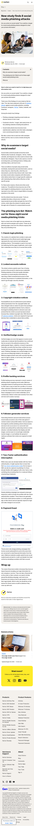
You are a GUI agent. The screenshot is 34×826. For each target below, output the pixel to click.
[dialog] (9, 822)
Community (21, 761)
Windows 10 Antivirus (24, 706)
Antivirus (20, 701)
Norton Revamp (6, 741)
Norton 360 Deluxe (7, 706)
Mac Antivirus (22, 712)
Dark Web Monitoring (24, 735)
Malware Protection (23, 718)
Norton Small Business (8, 735)
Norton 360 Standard (8, 703)
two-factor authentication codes (13, 466)
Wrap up (5, 80)
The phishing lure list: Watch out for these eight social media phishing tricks (16, 76)
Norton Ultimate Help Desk (8, 765)
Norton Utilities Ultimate (9, 729)
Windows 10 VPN (23, 729)
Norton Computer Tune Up (8, 761)
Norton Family (6, 718)
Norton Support (6, 773)
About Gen (5, 817)
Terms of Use (17, 819)
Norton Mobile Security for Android (8, 721)
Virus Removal (22, 715)
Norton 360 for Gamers (9, 712)
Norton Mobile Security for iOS (8, 725)
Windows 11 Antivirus (24, 709)
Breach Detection (23, 737)
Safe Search (21, 726)
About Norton (22, 755)
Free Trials (21, 767)
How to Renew (6, 776)
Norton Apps (21, 764)
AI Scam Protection (23, 703)
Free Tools (21, 769)
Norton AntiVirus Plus (8, 701)
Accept (7, 823)
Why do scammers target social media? (14, 72)
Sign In (20, 772)
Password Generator (24, 743)
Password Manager (23, 740)
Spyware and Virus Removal (7, 769)
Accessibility (26, 819)
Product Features (24, 697)
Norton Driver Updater (8, 732)
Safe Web (21, 723)
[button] (17, 69)
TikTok (16, 107)
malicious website (8, 316)
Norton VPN (5, 715)
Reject (11, 823)
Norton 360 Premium (8, 709)
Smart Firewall (22, 732)
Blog (2, 7)
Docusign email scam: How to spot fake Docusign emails (14, 657)
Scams (4, 653)
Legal (24, 817)
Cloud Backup (22, 720)
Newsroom (12, 817)
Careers (19, 817)
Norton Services (7, 757)
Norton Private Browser (9, 738)
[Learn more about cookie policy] (14, 821)
